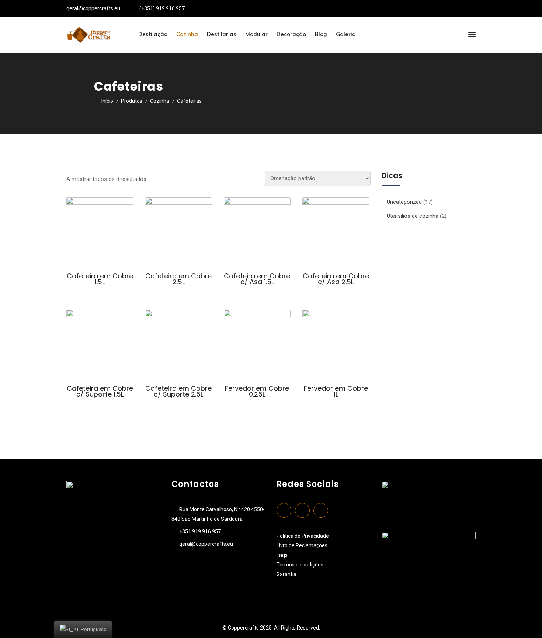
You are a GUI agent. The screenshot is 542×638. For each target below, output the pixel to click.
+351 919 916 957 (200, 531)
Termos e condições (300, 565)
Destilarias (221, 34)
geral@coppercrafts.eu (93, 8)
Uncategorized (404, 202)
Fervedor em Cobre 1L (336, 391)
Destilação (152, 34)
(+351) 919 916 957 (162, 8)
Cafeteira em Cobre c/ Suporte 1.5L (100, 391)
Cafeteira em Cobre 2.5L (178, 278)
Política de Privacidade (303, 536)
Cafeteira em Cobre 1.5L (100, 278)
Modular (256, 34)
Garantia (286, 574)
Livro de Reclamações (302, 545)
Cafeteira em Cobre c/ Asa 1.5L (257, 278)
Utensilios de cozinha (412, 216)
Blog (321, 34)
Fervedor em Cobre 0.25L (257, 391)
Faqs (282, 555)
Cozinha (187, 34)
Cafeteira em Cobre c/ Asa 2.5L (336, 278)
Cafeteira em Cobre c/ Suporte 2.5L (178, 391)
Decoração (291, 34)
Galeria (346, 34)
